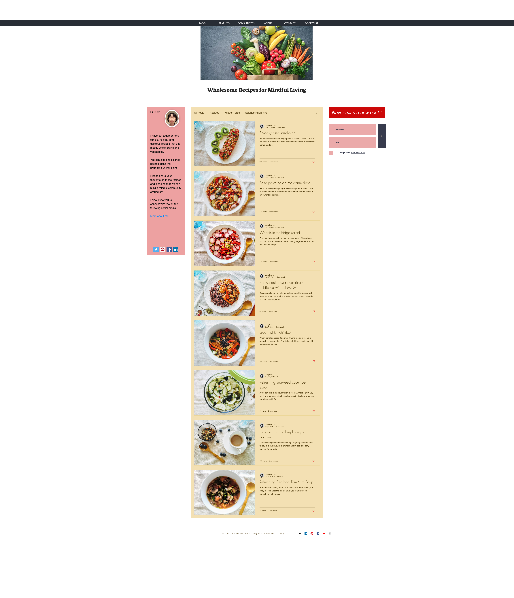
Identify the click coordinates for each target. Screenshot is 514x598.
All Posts (199, 112)
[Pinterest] (162, 249)
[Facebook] (169, 249)
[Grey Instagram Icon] (330, 533)
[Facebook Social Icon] (318, 533)
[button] (316, 113)
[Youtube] (324, 533)
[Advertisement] (30, 10)
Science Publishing (256, 112)
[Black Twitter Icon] (299, 533)
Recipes (214, 112)
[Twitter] (156, 249)
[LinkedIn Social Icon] (306, 533)
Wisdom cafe (232, 112)
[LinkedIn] (175, 249)
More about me (159, 216)
